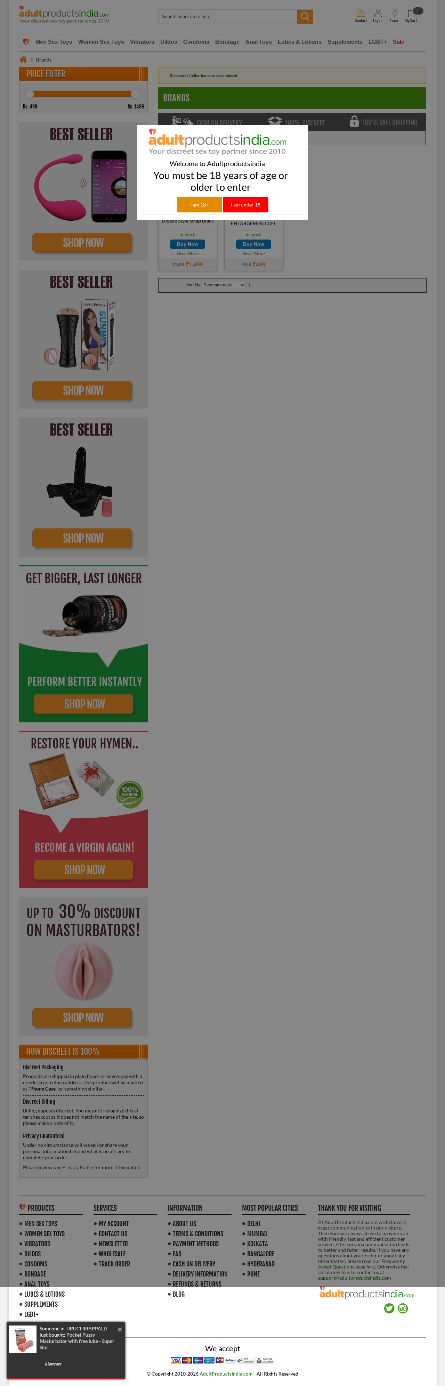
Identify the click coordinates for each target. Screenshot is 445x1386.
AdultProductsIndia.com (226, 1374)
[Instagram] (403, 1306)
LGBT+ (31, 1314)
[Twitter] (389, 1306)
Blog (179, 1294)
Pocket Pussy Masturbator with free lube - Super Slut (77, 1341)
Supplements (41, 1304)
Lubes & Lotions (44, 1294)
